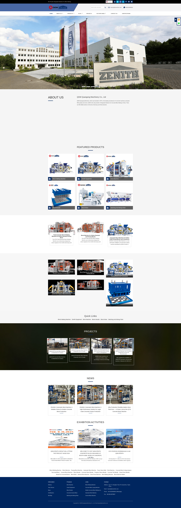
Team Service (51, 479)
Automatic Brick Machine (90, 485)
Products (70, 13)
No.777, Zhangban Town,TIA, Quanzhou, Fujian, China (119, 478)
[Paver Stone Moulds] (119, 285)
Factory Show (101, 13)
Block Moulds (70, 482)
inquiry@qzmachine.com (116, 7)
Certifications (126, 13)
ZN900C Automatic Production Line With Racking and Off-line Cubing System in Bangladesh (101, 343)
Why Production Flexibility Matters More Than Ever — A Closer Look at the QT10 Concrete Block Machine (119, 402)
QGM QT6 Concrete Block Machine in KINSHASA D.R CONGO (57, 344)
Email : (105, 481)
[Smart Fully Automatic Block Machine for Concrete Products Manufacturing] (61, 280)
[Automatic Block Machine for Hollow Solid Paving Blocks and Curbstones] (119, 261)
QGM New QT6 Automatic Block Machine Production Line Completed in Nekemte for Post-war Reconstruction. (124, 344)
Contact (106, 474)
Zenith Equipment (71, 479)
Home (51, 13)
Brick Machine (70, 477)
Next (178, 50)
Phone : (106, 484)
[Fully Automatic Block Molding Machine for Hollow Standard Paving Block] (61, 259)
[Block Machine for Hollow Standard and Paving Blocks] (90, 259)
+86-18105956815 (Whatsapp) (115, 484)
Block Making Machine (90, 477)
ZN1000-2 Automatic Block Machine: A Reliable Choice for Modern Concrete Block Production (61, 402)
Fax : (105, 486)
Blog (80, 13)
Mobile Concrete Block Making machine (94, 482)
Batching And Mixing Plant (72, 488)
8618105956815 (129, 7)
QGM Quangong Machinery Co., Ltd (91, 89)
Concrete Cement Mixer (72, 485)
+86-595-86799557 (111, 486)
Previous (2, 50)
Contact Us (114, 13)
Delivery (50, 477)
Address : (106, 477)
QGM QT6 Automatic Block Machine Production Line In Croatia (79, 343)
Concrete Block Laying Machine (92, 479)
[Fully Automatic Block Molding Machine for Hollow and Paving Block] (90, 277)
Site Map (50, 488)
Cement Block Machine (90, 488)
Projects (89, 13)
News (49, 482)
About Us (59, 13)
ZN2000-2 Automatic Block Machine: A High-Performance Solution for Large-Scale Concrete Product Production (90, 402)
